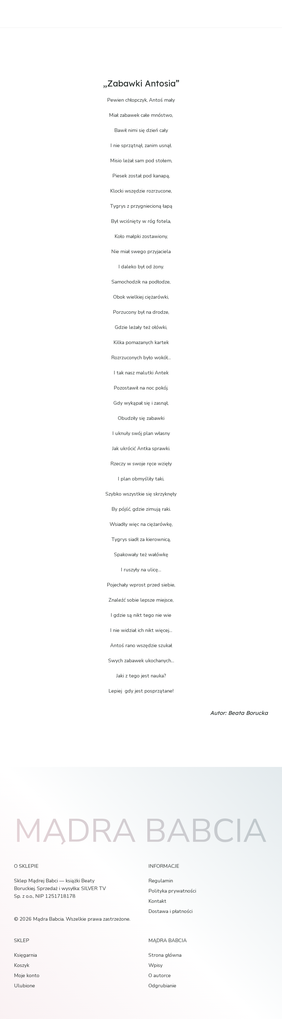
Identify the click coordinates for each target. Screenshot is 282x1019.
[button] (262, 14)
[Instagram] (28, 907)
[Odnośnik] (43, 13)
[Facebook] (16, 907)
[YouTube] (40, 907)
